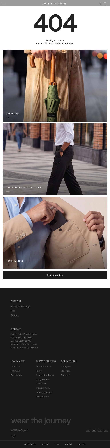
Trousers (29, 444)
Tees (57, 444)
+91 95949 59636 (29, 344)
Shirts (69, 444)
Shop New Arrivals (55, 275)
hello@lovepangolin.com (22, 337)
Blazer (82, 444)
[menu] (4, 3)
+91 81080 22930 (23, 341)
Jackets (45, 444)
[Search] (100, 3)
